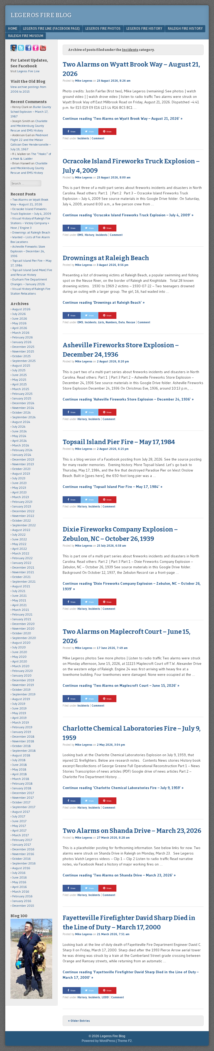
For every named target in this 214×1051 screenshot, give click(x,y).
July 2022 (19, 534)
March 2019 (20, 722)
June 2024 (19, 431)
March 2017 (20, 835)
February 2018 (22, 783)
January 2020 (22, 675)
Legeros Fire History (144, 28)
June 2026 (19, 318)
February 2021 (22, 614)
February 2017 (22, 840)
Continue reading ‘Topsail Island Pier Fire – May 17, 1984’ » (112, 486)
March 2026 (20, 333)
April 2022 (19, 549)
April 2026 (19, 328)
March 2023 (20, 497)
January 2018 (21, 788)
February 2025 (22, 394)
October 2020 (21, 633)
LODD (105, 997)
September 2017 (23, 807)
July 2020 (19, 647)
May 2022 (19, 544)
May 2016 (19, 882)
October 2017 (21, 802)
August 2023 (21, 473)
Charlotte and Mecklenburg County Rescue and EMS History (28, 125)
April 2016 (19, 887)
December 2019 (23, 680)
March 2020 (20, 666)
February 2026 (22, 337)
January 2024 (21, 455)
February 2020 (22, 671)
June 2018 (19, 765)
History (89, 235)
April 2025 (19, 384)
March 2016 (20, 891)
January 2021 (21, 619)
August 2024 (21, 422)
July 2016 (19, 873)
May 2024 (19, 436)
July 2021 (18, 591)
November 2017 (23, 797)
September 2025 (24, 361)
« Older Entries (79, 1021)
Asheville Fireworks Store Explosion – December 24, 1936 (27, 251)
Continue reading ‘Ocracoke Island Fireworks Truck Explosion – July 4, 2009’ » (128, 215)
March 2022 (20, 553)
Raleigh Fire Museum (25, 36)
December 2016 (23, 849)
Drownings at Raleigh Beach (106, 258)
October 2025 (21, 356)
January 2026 (22, 342)
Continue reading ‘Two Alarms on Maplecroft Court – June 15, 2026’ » (121, 685)
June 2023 (19, 483)
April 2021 (19, 605)
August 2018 (21, 755)
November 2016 (23, 854)
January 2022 (21, 563)
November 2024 (23, 408)
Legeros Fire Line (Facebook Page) (51, 28)
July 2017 (18, 816)
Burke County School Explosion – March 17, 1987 (30, 111)
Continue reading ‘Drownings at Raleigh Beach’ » (104, 302)
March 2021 (20, 610)
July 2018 (19, 760)
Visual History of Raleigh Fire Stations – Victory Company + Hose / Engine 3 (30, 223)
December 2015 (23, 905)
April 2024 (19, 441)
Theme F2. (125, 1041)
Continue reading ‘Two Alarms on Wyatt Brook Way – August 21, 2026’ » (122, 118)
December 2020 (23, 624)
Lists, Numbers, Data (111, 322)
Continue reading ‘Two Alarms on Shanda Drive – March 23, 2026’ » (119, 875)
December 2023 (23, 459)
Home (12, 28)
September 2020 (24, 638)
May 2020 (19, 657)
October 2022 (21, 520)
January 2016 (21, 901)
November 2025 (23, 351)
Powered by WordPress (98, 1041)
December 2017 (23, 793)
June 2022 (19, 539)
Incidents (83, 138)
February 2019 (22, 727)
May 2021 (19, 600)
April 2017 (19, 830)
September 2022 (24, 525)
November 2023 (23, 464)
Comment (98, 138)
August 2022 (21, 530)
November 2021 (23, 572)
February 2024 (22, 450)
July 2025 (19, 370)
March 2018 (20, 779)
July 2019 (18, 704)
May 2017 (19, 826)
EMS (80, 235)
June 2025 (19, 375)
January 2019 (21, 732)
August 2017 (21, 812)
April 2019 (19, 718)
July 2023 (18, 478)
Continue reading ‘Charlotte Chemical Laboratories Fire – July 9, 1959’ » (123, 787)
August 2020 (21, 642)
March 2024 (20, 445)
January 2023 (21, 506)
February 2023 (22, 502)
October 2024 (21, 412)
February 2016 (22, 896)
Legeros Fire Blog (41, 15)
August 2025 (21, 365)
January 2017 (21, 844)
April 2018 (19, 774)
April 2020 (19, 661)
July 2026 (19, 314)
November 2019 (23, 685)
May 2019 (19, 713)
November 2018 (23, 741)
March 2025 (20, 389)
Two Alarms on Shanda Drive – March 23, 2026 (132, 830)
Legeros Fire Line (28, 71)
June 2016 (19, 877)
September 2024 (24, 417)
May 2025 (19, 379)
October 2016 (21, 859)
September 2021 (23, 581)
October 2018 (21, 746)
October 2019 (21, 689)
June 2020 (19, 652)
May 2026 (19, 323)
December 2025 (23, 347)
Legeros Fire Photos (103, 28)
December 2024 (23, 403)
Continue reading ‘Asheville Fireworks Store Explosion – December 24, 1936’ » (128, 399)
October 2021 (21, 577)
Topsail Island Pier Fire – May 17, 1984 (119, 442)
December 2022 (23, 511)
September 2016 (24, 863)
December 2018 (23, 736)
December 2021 (23, 567)
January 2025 (21, 398)
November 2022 (23, 516)
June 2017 (19, 821)
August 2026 (21, 309)
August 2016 (21, 868)
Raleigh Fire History (185, 28)
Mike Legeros (83, 80)
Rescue (130, 322)
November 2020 (23, 628)
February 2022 (22, 558)
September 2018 (24, 751)
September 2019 (23, 694)
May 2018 (19, 769)
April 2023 (19, 492)
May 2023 (19, 487)
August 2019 (21, 699)
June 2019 (19, 708)
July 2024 (19, 426)
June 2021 (19, 596)
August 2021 (21, 586)
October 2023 (21, 469)
